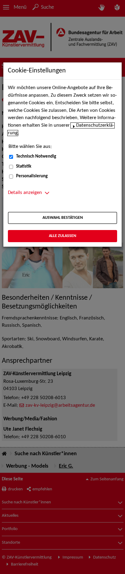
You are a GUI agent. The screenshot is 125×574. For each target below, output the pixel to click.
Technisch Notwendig (36, 156)
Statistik (23, 166)
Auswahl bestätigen (62, 217)
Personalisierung (32, 176)
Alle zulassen (62, 236)
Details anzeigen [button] (25, 192)
